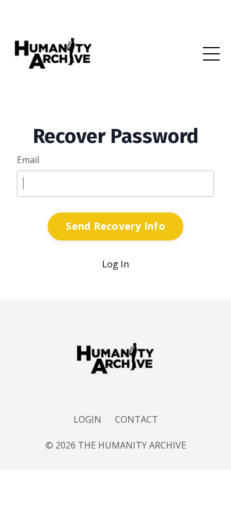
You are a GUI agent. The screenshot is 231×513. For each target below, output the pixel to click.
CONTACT (136, 419)
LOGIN (87, 419)
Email (28, 160)
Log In (115, 264)
